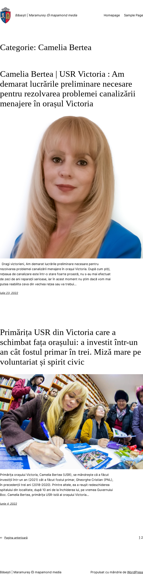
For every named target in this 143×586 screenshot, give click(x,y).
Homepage (112, 15)
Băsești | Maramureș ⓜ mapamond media (46, 15)
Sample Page (133, 15)
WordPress (135, 572)
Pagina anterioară (14, 537)
